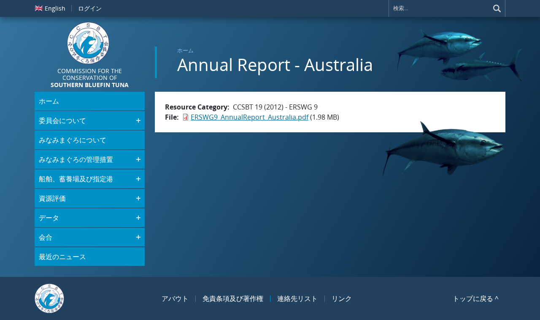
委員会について (62, 120)
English (50, 8)
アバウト (175, 298)
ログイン (90, 8)
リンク (342, 298)
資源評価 (52, 198)
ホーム (185, 50)
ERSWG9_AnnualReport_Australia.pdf (249, 117)
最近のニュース (62, 256)
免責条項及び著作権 (232, 298)
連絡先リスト (297, 298)
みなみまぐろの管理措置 (76, 159)
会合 (45, 237)
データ (49, 217)
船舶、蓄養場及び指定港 (76, 178)
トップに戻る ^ (476, 298)
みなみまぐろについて (72, 140)
